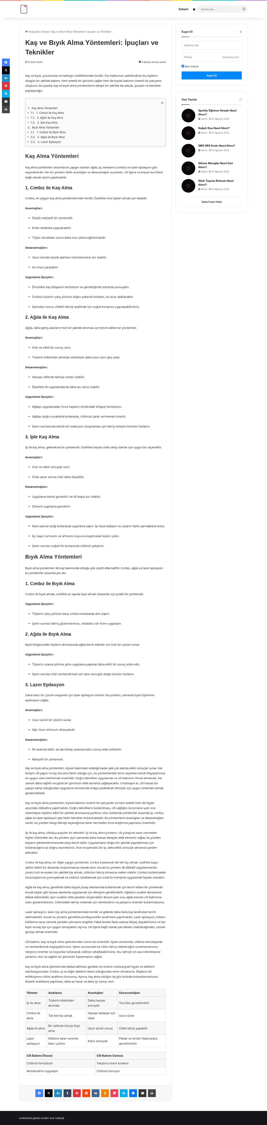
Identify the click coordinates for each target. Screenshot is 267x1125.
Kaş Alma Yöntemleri (44, 108)
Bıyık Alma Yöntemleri (45, 127)
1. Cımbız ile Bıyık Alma (51, 132)
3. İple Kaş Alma (47, 122)
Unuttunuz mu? (230, 57)
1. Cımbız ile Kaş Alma (50, 112)
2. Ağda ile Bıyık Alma (51, 137)
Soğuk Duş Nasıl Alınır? (214, 128)
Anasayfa (33, 31)
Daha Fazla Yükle (212, 201)
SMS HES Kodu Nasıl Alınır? (216, 145)
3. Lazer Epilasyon (49, 141)
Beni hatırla (191, 66)
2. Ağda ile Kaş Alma (50, 117)
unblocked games (30, 1118)
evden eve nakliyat (52, 1118)
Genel (45, 31)
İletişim (183, 9)
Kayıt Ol (212, 75)
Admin (204, 118)
